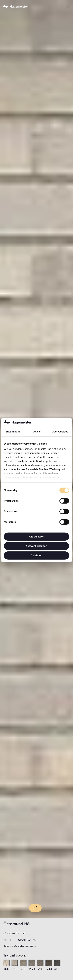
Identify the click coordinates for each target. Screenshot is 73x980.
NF (5, 940)
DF (12, 940)
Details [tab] (36, 431)
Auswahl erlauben (36, 545)
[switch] (64, 500)
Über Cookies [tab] (60, 431)
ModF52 (24, 940)
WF (35, 940)
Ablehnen (36, 555)
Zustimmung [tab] (13, 431)
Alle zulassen (36, 536)
